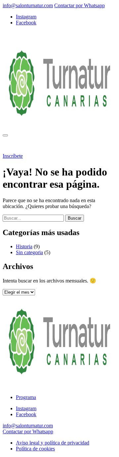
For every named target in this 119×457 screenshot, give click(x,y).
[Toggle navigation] (5, 135)
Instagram (26, 16)
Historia (24, 246)
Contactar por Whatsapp (79, 5)
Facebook (26, 22)
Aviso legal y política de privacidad (52, 442)
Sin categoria (29, 252)
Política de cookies (35, 448)
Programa (31, 145)
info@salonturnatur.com (28, 5)
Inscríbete (13, 156)
